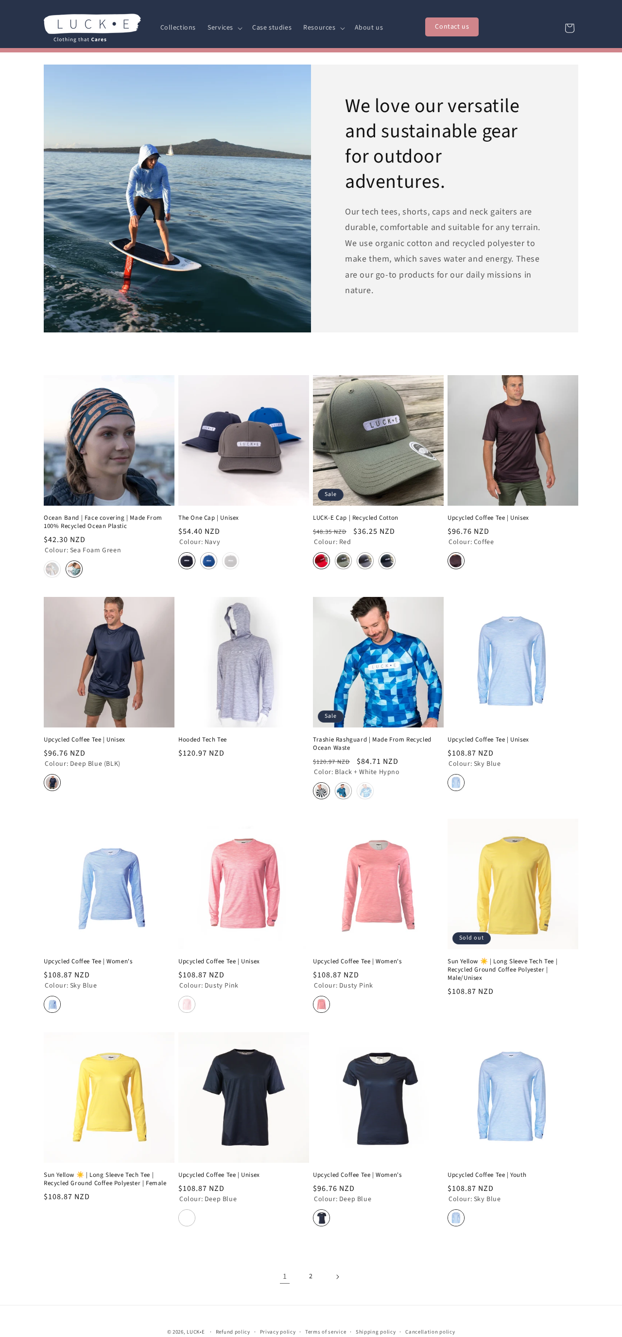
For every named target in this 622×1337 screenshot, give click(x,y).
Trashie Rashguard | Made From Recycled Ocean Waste (372, 744)
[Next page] (337, 1276)
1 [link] (285, 1276)
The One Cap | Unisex (208, 518)
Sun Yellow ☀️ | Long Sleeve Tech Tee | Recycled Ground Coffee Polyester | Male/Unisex (502, 969)
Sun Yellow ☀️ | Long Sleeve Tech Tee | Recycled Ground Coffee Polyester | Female (105, 1179)
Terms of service (325, 1332)
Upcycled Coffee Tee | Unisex (488, 518)
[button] (224, 27)
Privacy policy (278, 1332)
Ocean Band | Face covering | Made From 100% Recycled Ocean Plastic (103, 522)
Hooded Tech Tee (202, 740)
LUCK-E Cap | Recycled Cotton (355, 518)
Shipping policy (376, 1332)
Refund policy (233, 1332)
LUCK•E (196, 1332)
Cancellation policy (430, 1332)
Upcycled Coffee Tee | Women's (88, 961)
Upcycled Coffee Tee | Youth (487, 1175)
